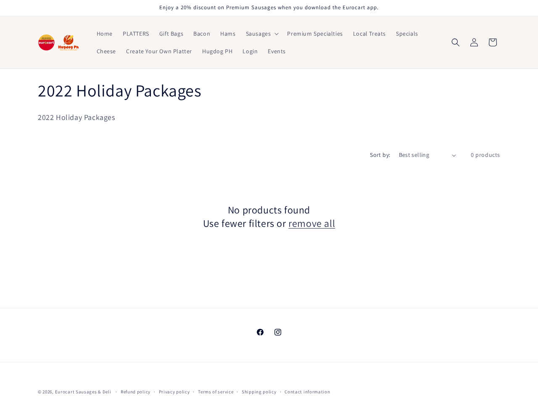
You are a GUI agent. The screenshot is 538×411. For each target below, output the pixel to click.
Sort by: (380, 155)
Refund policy (135, 392)
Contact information (307, 392)
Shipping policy (259, 392)
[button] (261, 33)
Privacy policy (174, 392)
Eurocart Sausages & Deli (83, 392)
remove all (311, 223)
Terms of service (215, 392)
